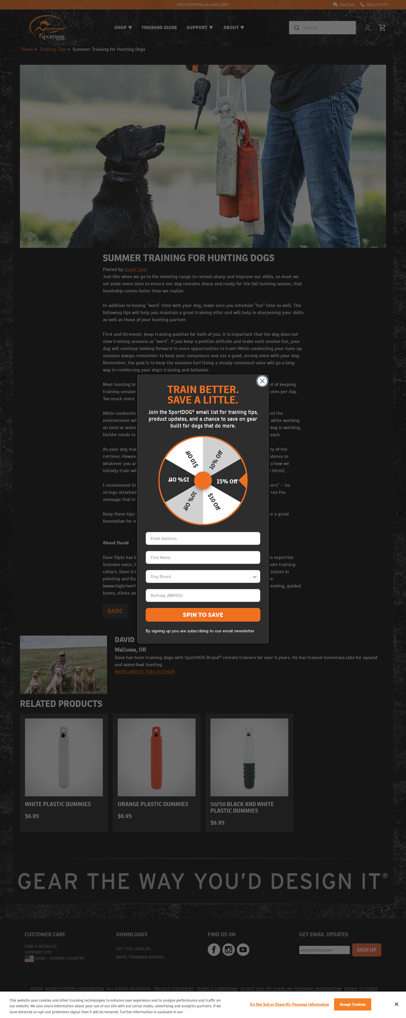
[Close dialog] (262, 381)
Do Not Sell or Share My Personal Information (289, 1004)
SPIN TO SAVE (203, 614)
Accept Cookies (353, 1004)
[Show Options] (255, 576)
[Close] (396, 1004)
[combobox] (201, 576)
